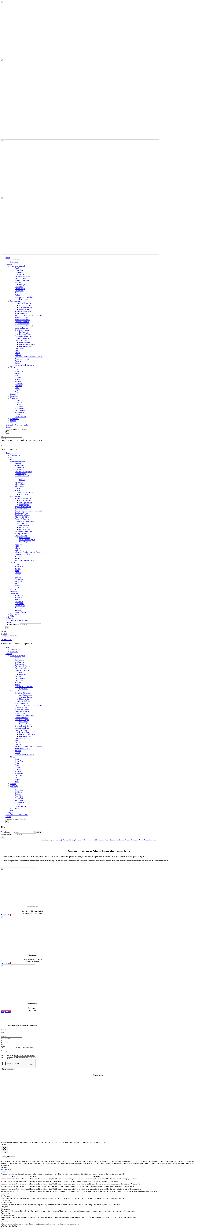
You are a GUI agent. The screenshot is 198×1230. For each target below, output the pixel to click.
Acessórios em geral (17, 656)
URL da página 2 (8, 1058)
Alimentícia (19, 790)
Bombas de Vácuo (21, 707)
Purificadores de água (22, 749)
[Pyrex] (6, 1047)
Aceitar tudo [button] (5, 1145)
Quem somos (15, 650)
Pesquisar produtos (13, 429)
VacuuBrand (148, 840)
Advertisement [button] (6, 1213)
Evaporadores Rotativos (23, 726)
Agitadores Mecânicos (23, 701)
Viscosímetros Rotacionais (24, 755)
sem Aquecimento (25, 697)
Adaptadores (19, 660)
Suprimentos (14, 808)
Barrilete (18, 658)
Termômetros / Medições (24, 687)
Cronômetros (19, 662)
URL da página (7, 1055)
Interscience (134, 840)
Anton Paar (19, 761)
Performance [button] (5, 1200)
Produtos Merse (6, 640)
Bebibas (18, 794)
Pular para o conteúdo (9, 636)
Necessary (7, 1170)
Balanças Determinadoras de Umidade (28, 705)
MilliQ (17, 740)
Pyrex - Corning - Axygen (59, 840)
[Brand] (6, 1045)
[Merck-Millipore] (6, 1043)
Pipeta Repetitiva (25, 736)
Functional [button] (5, 1194)
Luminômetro (20, 738)
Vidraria (13, 810)
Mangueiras (19, 676)
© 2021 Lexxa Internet (99, 1139)
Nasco (107, 840)
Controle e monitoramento (24, 716)
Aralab (141, 840)
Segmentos (14, 788)
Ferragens (18, 672)
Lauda (156, 840)
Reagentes (14, 786)
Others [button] (3, 1219)
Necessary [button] (4, 1167)
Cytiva (85, 840)
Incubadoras (23, 722)
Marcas (12, 757)
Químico (18, 804)
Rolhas (17, 685)
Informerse (14, 652)
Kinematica (19, 773)
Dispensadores (24, 732)
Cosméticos (19, 796)
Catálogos (9, 813)
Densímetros (19, 664)
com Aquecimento (25, 695)
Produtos (9, 654)
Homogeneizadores (22, 728)
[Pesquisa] (7, 432)
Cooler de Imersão (21, 718)
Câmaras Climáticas (22, 711)
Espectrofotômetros (22, 714)
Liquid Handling (21, 730)
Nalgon (17, 780)
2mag (17, 759)
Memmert (18, 775)
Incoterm (18, 771)
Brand (17, 765)
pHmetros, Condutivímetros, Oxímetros (29, 747)
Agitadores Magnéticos (23, 693)
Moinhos (18, 744)
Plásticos (18, 683)
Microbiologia (20, 678)
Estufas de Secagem (22, 720)
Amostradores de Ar (22, 703)
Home (8, 647)
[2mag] (6, 1041)
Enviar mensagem (8, 1069)
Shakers (17, 753)
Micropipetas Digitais (27, 734)
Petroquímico (19, 802)
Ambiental (18, 792)
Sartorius (126, 840)
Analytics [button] (4, 1207)
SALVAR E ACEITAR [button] (9, 1226)
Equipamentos (15, 691)
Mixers (17, 742)
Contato (8, 817)
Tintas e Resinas (20, 806)
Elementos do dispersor (23, 666)
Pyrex (17, 782)
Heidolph (18, 769)
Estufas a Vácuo (25, 724)
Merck (17, 777)
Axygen (18, 763)
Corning (18, 767)
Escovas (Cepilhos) (22, 670)
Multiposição (24, 699)
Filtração (22, 674)
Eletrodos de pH (20, 668)
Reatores (18, 751)
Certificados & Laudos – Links (17, 815)
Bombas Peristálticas (22, 709)
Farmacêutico (19, 798)
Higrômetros (23, 689)
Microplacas (19, 680)
